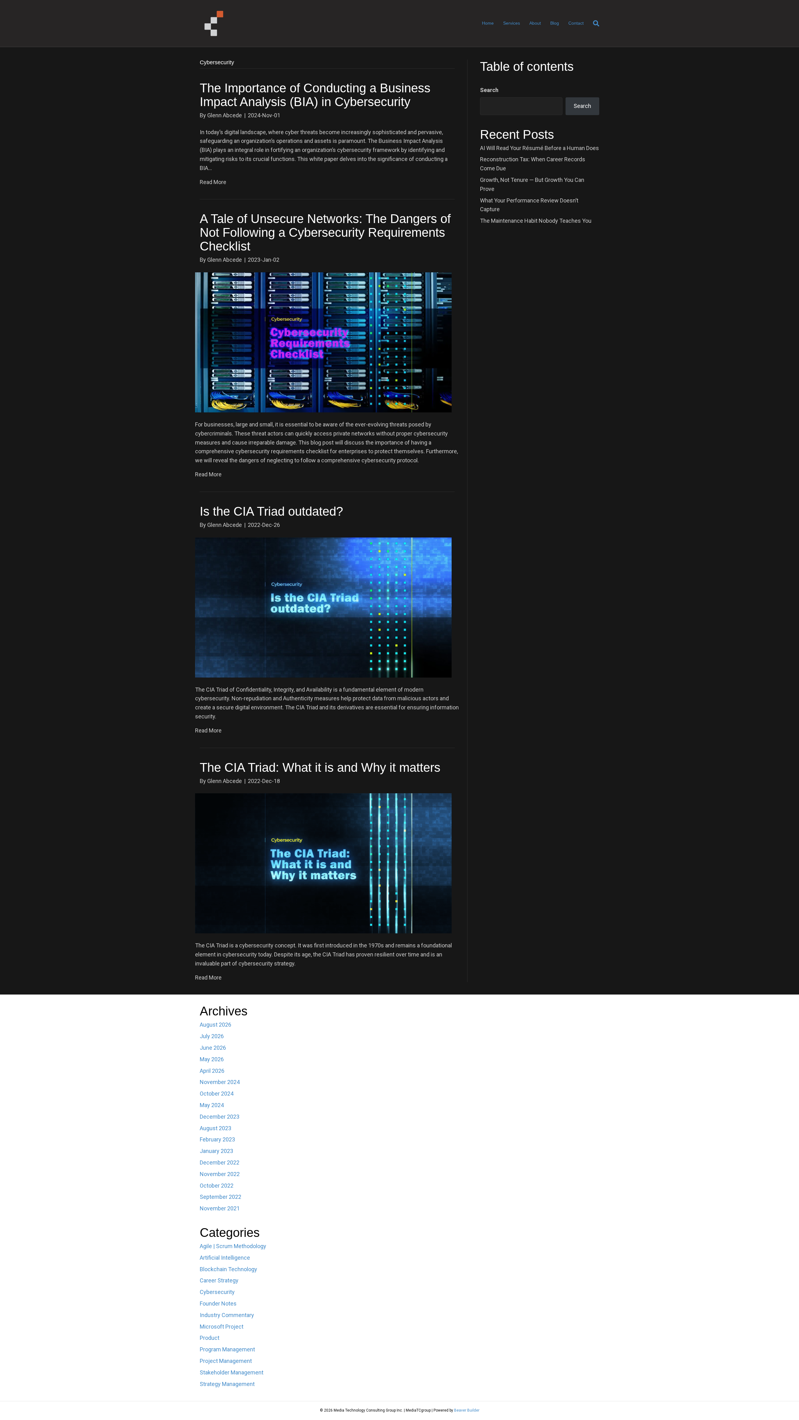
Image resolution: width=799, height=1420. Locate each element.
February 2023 (217, 1139)
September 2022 (220, 1197)
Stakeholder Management (231, 1372)
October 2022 (216, 1185)
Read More (213, 182)
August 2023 (215, 1128)
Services (511, 23)
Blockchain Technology (228, 1269)
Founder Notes (218, 1303)
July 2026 (212, 1036)
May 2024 (212, 1105)
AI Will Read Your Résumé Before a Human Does (539, 148)
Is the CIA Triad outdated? (271, 511)
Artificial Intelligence (225, 1257)
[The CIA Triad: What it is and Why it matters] (323, 863)
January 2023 (216, 1151)
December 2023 (219, 1116)
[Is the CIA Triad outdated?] (323, 607)
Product (209, 1338)
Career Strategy (219, 1280)
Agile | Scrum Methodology (233, 1246)
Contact (576, 23)
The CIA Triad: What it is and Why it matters (320, 767)
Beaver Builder (466, 1410)
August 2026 (215, 1024)
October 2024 (216, 1093)
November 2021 (220, 1208)
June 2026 (213, 1047)
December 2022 (219, 1162)
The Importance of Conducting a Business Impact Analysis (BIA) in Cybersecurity (315, 95)
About (535, 23)
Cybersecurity (217, 1292)
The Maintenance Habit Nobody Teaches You (535, 220)
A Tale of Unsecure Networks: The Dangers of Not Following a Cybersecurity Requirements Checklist (325, 232)
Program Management (227, 1349)
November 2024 (220, 1082)
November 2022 (220, 1174)
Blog (554, 23)
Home (488, 23)
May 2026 (212, 1059)
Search (489, 90)
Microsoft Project (221, 1326)
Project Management (226, 1361)
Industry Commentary (227, 1315)
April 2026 (212, 1070)
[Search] (593, 23)
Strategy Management (227, 1384)
